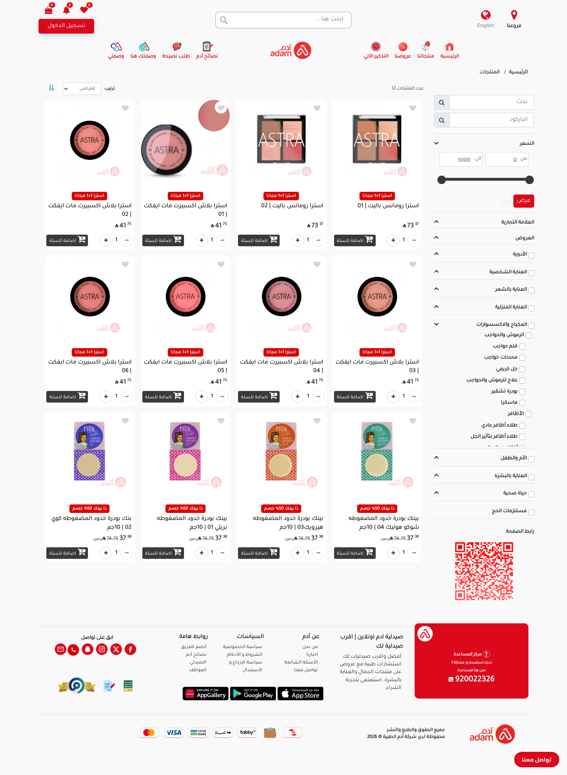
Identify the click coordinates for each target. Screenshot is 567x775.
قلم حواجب (505, 346)
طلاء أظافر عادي (499, 425)
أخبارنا (312, 655)
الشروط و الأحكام (244, 655)
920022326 (474, 680)
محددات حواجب (501, 357)
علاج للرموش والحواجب (492, 380)
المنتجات (489, 72)
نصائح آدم (196, 655)
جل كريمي (507, 369)
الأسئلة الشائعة (301, 662)
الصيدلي (198, 662)
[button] (70, 11)
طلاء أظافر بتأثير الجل (494, 437)
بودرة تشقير (504, 391)
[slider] (529, 180)
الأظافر (516, 414)
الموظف (197, 670)
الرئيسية (518, 72)
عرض (524, 201)
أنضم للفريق (193, 647)
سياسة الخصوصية (242, 647)
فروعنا (514, 26)
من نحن (310, 647)
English (485, 26)
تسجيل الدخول (66, 26)
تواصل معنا (537, 759)
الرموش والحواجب (504, 335)
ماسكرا (509, 403)
